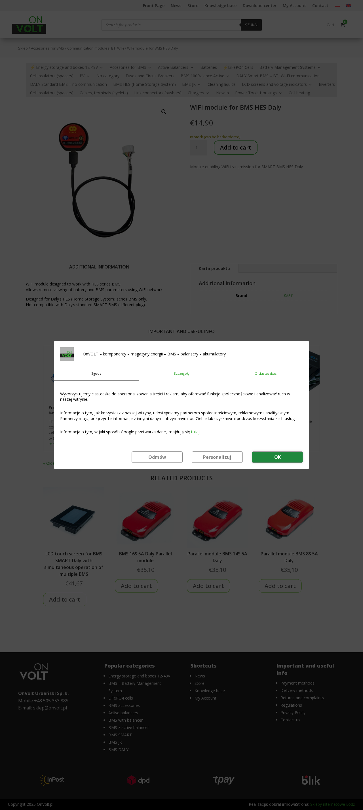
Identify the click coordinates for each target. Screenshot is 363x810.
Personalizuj (217, 457)
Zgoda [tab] (96, 373)
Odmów (157, 457)
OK (277, 457)
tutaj (195, 431)
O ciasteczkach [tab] (266, 373)
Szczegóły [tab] (181, 373)
